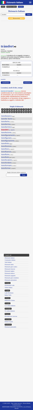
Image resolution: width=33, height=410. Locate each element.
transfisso (5, 149)
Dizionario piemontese (11, 280)
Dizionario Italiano (11, 6)
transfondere (6, 163)
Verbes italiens (8, 287)
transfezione (6, 132)
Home (3, 6)
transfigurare (6, 138)
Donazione (16, 18)
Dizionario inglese (9, 271)
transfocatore (6, 160)
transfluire (5, 154)
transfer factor (6, 119)
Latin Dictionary (9, 293)
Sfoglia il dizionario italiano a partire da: (16, 172)
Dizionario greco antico (11, 266)
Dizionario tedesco (10, 273)
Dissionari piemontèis (10, 327)
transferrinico (6, 127)
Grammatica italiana (10, 260)
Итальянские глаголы (11, 316)
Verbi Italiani (8, 262)
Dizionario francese (10, 269)
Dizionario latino (9, 264)
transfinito (5, 143)
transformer (5, 168)
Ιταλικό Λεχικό (9, 321)
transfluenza (6, 152)
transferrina (5, 124)
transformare (6, 165)
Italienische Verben (10, 300)
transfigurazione (7, 141)
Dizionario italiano (10, 258)
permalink (3, 79)
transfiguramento (8, 135)
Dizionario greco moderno (12, 278)
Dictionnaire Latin (9, 285)
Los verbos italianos (10, 305)
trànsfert (21, 6)
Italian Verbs (8, 295)
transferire (5, 121)
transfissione (6, 146)
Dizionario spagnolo (10, 275)
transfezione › (27, 82)
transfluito (5, 157)
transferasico (6, 116)
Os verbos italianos (10, 311)
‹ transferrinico (5, 82)
